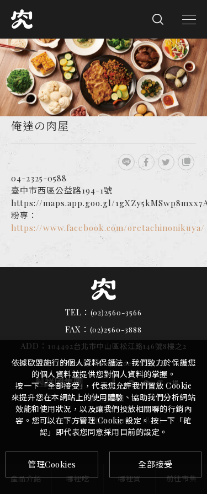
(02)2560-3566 (116, 312)
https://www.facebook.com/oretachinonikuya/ (108, 227)
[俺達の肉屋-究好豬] (126, 162)
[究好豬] (103, 289)
